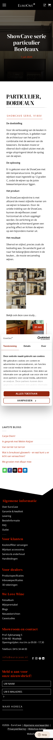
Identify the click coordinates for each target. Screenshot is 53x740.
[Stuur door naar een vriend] (15, 470)
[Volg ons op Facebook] (33, 658)
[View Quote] (44, 5)
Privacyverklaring (17, 728)
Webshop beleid (37, 728)
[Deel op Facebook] (9, 470)
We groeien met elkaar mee (16, 461)
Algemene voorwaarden (36, 725)
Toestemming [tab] (10, 346)
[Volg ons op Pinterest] (40, 658)
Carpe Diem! (8, 436)
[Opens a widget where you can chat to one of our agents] (42, 735)
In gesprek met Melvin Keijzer (17, 441)
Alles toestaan (26, 393)
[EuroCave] (26, 5)
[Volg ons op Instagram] (36, 658)
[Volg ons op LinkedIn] (43, 658)
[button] (4, 5)
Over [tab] (43, 346)
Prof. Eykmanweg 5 (12, 634)
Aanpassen (24, 400)
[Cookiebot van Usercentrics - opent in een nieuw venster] (38, 338)
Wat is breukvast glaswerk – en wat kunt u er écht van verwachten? (25, 454)
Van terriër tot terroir (13, 447)
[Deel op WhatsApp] (4, 470)
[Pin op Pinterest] (20, 470)
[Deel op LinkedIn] (25, 470)
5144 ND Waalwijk (11, 638)
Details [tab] (27, 346)
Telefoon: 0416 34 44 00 (14, 649)
